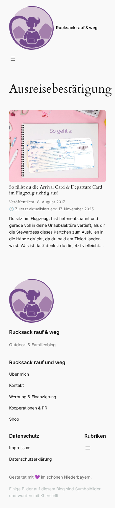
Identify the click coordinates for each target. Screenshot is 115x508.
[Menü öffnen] (12, 58)
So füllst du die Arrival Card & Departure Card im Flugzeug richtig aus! (55, 190)
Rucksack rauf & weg (77, 27)
